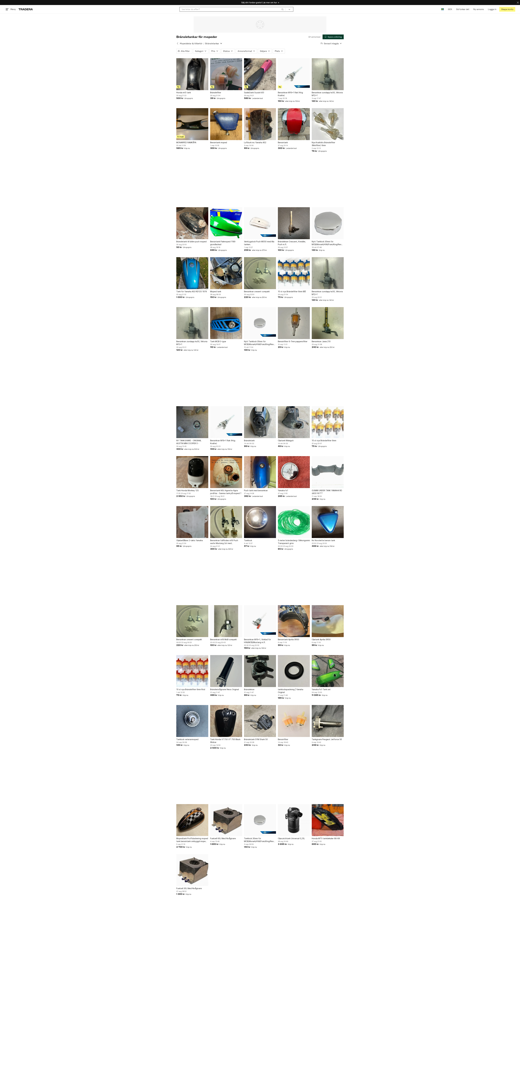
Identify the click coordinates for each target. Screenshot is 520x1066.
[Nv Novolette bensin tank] (328, 522)
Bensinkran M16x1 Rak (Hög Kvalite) (290, 94)
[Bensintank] (294, 124)
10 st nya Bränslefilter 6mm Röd (190, 689)
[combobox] (232, 9)
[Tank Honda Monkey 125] (192, 472)
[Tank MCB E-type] (226, 323)
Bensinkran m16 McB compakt (223, 639)
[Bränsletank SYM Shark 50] (260, 721)
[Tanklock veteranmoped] (192, 721)
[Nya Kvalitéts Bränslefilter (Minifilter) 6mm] (328, 124)
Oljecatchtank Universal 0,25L (291, 838)
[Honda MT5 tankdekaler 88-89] (328, 820)
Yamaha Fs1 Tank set (321, 689)
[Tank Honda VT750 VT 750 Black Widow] (226, 721)
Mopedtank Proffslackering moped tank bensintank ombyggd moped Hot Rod (192, 840)
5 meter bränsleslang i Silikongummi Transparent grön (294, 541)
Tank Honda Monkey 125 (187, 490)
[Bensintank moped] (226, 124)
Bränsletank (249, 440)
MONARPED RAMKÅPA (186, 142)
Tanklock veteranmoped (187, 739)
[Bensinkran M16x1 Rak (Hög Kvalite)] (294, 74)
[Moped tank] (226, 273)
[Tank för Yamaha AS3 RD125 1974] (192, 273)
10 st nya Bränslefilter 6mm (324, 440)
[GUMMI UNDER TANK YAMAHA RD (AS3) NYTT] (328, 472)
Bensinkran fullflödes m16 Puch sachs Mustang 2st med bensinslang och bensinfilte (224, 542)
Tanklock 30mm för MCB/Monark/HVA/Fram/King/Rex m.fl (259, 840)
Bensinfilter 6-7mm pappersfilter (292, 341)
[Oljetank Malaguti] (294, 422)
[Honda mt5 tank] (192, 74)
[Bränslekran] (260, 671)
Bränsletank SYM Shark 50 (256, 739)
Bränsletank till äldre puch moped (191, 241)
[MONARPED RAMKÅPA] (192, 124)
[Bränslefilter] (226, 74)
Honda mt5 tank (183, 92)
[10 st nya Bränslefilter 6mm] (328, 422)
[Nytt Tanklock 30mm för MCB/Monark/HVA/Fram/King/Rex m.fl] (328, 223)
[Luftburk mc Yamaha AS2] (260, 124)
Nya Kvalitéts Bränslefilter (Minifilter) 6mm (323, 143)
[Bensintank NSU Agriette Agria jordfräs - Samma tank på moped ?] (226, 472)
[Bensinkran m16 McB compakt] (226, 621)
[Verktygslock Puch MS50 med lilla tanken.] (260, 223)
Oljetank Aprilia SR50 (321, 639)
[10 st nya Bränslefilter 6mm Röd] (192, 671)
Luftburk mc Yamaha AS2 (255, 142)
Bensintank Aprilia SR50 (288, 639)
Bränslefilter (215, 92)
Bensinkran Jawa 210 (321, 341)
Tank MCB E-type (218, 341)
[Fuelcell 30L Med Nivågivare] (192, 870)
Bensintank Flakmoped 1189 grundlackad (222, 243)
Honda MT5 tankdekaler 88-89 (326, 838)
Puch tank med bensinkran (256, 490)
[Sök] (282, 9)
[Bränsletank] (260, 422)
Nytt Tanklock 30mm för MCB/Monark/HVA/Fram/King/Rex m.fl (326, 243)
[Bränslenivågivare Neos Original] (226, 671)
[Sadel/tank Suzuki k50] (260, 74)
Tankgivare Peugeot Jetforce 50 (327, 739)
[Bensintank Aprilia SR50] (294, 621)
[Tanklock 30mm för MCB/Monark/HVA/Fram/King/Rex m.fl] (260, 820)
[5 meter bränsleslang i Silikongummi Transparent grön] (294, 522)
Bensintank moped (218, 142)
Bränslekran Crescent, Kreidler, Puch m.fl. (292, 243)
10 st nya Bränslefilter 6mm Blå (292, 291)
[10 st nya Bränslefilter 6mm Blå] (294, 273)
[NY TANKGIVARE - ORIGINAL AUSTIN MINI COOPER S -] (192, 422)
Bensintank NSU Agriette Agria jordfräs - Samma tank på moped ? (225, 491)
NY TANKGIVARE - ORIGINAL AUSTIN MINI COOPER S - (188, 441)
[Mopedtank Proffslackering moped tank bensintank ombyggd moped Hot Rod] (192, 820)
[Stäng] (518, 2)
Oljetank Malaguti (286, 440)
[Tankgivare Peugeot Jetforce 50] (328, 721)
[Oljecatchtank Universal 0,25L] (294, 820)
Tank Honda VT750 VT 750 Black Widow (225, 740)
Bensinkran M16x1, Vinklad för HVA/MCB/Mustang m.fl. (257, 640)
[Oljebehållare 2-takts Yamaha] (192, 522)
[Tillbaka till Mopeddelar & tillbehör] (177, 43)
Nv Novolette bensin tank (323, 540)
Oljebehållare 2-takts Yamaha (189, 540)
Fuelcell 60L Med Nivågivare (223, 838)
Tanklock (248, 540)
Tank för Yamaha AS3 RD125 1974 (191, 291)
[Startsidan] (26, 9)
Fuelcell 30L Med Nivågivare (189, 888)
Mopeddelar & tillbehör (191, 43)
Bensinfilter (283, 739)
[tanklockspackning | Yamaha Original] (294, 671)
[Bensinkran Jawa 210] (328, 323)
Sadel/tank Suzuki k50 (254, 92)
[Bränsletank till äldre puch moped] (192, 223)
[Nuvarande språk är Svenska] (442, 9)
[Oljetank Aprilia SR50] (328, 621)
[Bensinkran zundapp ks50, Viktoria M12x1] (328, 74)
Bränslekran (249, 689)
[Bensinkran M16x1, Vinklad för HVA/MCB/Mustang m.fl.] (260, 621)
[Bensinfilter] (294, 721)
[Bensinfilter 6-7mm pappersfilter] (294, 323)
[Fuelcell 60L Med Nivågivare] (226, 820)
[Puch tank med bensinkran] (260, 472)
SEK (450, 9)
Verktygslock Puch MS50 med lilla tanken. (259, 243)
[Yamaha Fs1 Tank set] (328, 671)
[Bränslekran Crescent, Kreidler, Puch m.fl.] (294, 223)
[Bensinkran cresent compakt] (260, 273)
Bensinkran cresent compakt (257, 291)
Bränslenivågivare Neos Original (224, 689)
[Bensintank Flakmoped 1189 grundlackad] (226, 223)
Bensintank (283, 142)
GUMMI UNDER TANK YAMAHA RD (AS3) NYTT (327, 491)
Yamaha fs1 (283, 490)
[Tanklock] (260, 522)
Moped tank (215, 291)
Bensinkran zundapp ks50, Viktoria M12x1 (327, 94)
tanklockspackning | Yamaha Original (290, 690)
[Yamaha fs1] (294, 472)
